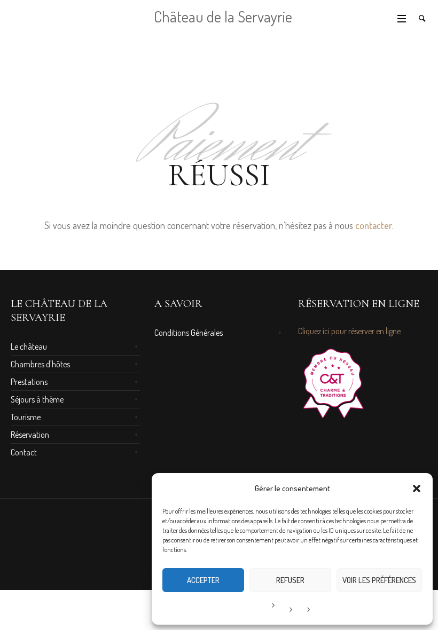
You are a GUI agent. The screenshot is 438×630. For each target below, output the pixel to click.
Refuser (290, 580)
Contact (24, 452)
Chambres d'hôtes (40, 364)
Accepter (203, 580)
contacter (373, 225)
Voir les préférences (379, 580)
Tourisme (26, 417)
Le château (29, 346)
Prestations (29, 381)
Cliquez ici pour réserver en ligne (349, 331)
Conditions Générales (188, 332)
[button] (416, 488)
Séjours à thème (37, 399)
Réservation (30, 434)
